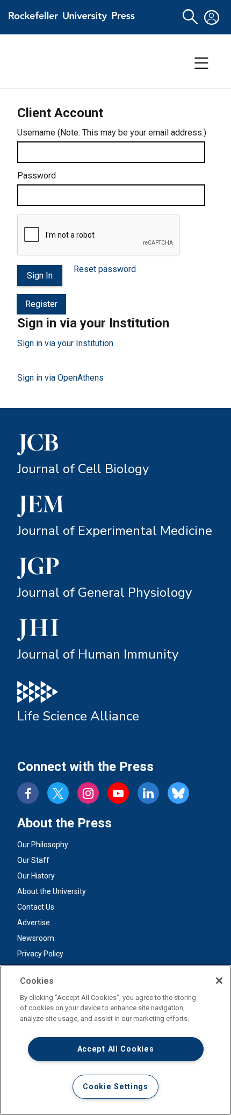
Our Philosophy (42, 844)
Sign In (40, 275)
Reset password (105, 269)
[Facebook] (28, 793)
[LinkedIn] (148, 793)
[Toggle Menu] (201, 63)
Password (36, 175)
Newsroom (35, 938)
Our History (36, 875)
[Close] (219, 980)
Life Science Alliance (78, 716)
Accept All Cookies (115, 1049)
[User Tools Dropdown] (211, 17)
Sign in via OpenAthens (60, 378)
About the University (51, 891)
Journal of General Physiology (104, 592)
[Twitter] (58, 793)
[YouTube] (118, 793)
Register (41, 304)
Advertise (33, 922)
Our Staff (33, 860)
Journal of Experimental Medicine (114, 530)
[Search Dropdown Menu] (190, 17)
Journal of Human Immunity (97, 654)
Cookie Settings (115, 1086)
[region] (115, 1040)
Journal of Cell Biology (83, 468)
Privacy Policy (40, 953)
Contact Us (35, 907)
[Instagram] (88, 793)
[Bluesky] (178, 793)
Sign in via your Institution (65, 343)
